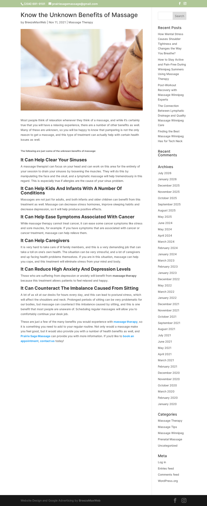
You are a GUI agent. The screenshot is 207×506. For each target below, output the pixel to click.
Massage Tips (167, 427)
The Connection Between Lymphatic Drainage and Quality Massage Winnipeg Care (172, 115)
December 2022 (169, 279)
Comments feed (168, 474)
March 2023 (166, 260)
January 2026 (167, 179)
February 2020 (168, 397)
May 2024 (165, 229)
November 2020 (169, 379)
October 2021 (167, 316)
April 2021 (165, 354)
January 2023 (167, 272)
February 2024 (168, 248)
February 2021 (167, 366)
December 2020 (169, 372)
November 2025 (169, 191)
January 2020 (167, 404)
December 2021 (168, 304)
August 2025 (167, 210)
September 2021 (169, 323)
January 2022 (167, 297)
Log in (162, 462)
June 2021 (165, 341)
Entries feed (166, 468)
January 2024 (167, 254)
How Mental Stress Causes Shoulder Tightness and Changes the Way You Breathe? (170, 43)
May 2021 (164, 347)
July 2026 (164, 173)
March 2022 (166, 291)
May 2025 (165, 216)
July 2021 (164, 335)
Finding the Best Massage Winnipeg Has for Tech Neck (171, 136)
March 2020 (166, 391)
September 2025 (169, 204)
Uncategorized (167, 445)
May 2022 (165, 285)
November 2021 (168, 310)
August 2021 (166, 329)
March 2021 (166, 360)
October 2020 (167, 385)
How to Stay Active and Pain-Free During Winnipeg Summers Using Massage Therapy (172, 69)
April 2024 (165, 235)
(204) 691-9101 (34, 3)
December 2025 (169, 185)
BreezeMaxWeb (35, 22)
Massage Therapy (81, 22)
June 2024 (165, 223)
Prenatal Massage (170, 439)
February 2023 (168, 266)
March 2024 (166, 241)
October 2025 (167, 198)
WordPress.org (168, 480)
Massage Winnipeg (171, 433)
